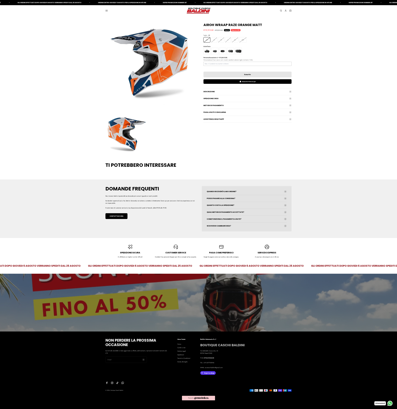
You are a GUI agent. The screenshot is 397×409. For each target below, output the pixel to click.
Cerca (179, 344)
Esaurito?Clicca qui (249, 81)
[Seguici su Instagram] (112, 382)
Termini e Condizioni (183, 358)
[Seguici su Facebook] (106, 382)
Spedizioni (180, 355)
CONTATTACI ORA (116, 216)
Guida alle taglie (182, 362)
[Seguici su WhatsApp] (122, 382)
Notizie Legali (181, 351)
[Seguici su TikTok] (117, 382)
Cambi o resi (181, 348)
